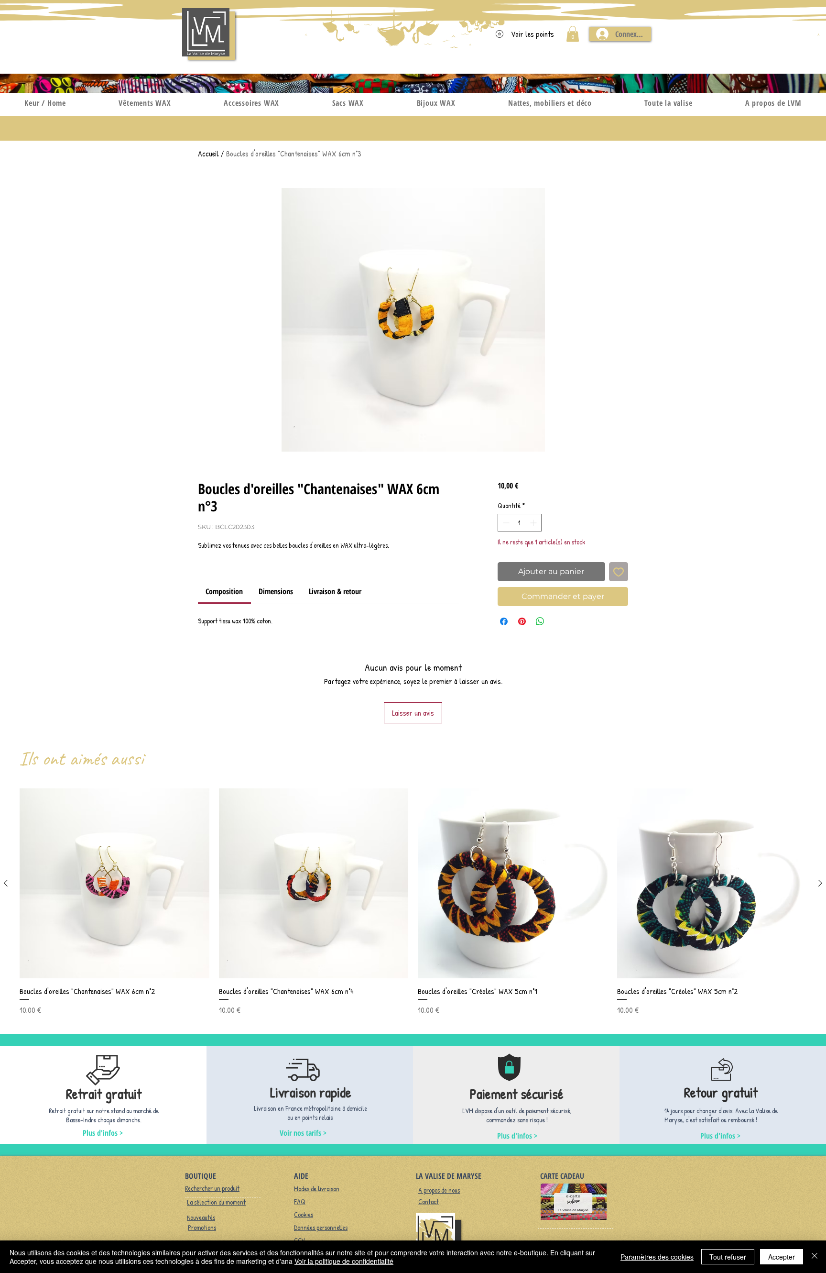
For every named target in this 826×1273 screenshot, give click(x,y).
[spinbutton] (519, 522)
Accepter (781, 1257)
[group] (413, 902)
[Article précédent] (5, 883)
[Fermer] (814, 1256)
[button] (572, 34)
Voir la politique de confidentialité (343, 1261)
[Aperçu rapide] (114, 883)
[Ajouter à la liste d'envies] (618, 571)
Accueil (208, 153)
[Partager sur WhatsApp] (540, 621)
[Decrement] (505, 522)
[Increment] (534, 522)
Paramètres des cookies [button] (657, 1257)
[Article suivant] (820, 883)
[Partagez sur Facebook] (504, 621)
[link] (224, 591)
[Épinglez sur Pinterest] (522, 621)
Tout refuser (727, 1257)
